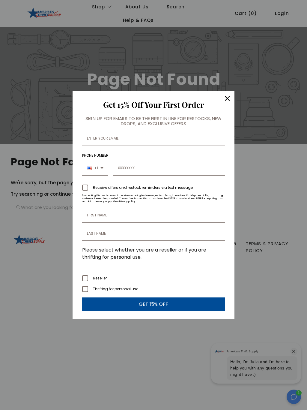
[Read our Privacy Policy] (221, 196)
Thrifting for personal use (115, 288)
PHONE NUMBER (95, 155)
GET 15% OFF (153, 304)
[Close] (227, 98)
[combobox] (95, 168)
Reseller (100, 278)
